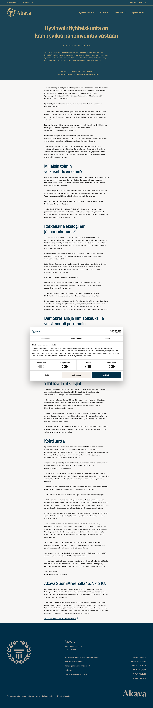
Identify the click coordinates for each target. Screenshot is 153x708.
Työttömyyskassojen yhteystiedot (77, 674)
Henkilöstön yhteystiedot (74, 662)
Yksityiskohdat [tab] (76, 338)
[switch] (65, 366)
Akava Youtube (139, 674)
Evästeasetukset (48, 696)
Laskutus (68, 670)
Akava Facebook (139, 666)
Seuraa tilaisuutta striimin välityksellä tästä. (60, 618)
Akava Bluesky (139, 670)
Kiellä (47, 375)
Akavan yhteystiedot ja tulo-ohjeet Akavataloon (82, 657)
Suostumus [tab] (45, 338)
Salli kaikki (106, 375)
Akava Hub (26, 3)
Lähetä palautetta (63, 696)
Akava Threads (139, 678)
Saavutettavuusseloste (31, 696)
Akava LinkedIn (139, 657)
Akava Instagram (138, 662)
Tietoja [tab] (107, 338)
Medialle (133, 3)
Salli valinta (76, 375)
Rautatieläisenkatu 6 (73, 646)
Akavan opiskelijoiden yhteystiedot (77, 666)
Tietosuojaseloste (13, 696)
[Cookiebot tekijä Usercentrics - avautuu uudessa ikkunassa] (112, 331)
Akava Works (11, 3)
